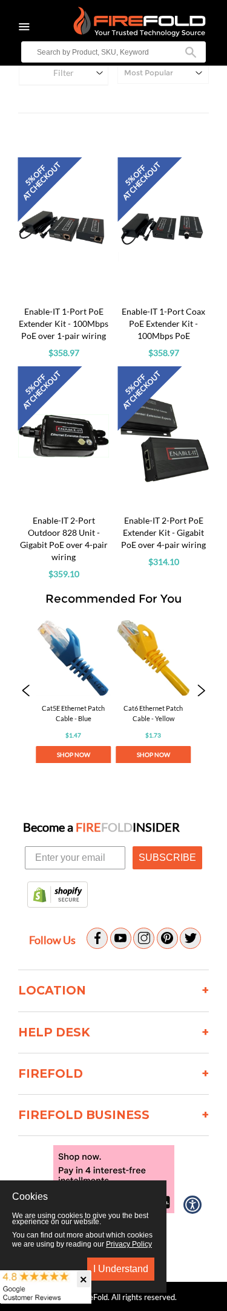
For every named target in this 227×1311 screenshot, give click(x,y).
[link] (73, 692)
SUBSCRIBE (167, 857)
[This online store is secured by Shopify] (57, 895)
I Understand (120, 1269)
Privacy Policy (129, 1244)
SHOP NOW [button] (73, 754)
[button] (25, 692)
